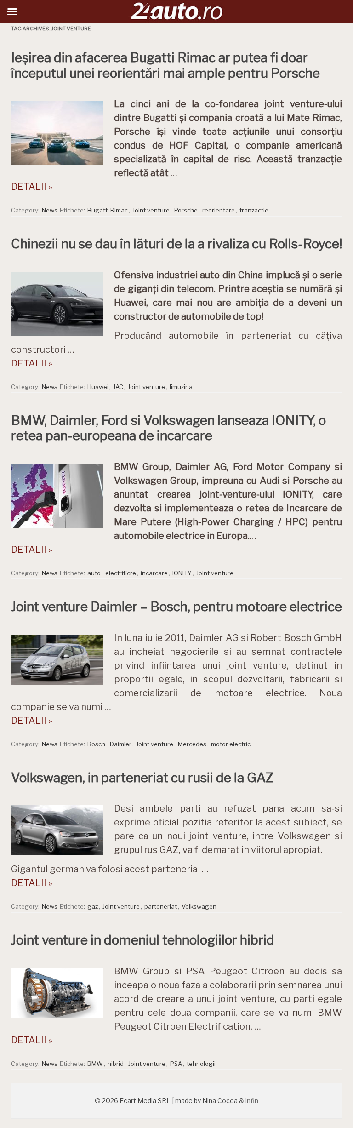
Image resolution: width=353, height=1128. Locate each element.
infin (251, 1101)
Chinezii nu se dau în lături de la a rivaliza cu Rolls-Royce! (176, 244)
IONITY (182, 573)
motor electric (231, 744)
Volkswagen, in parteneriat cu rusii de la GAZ (142, 777)
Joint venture (151, 210)
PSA (176, 1063)
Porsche (186, 210)
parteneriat (160, 906)
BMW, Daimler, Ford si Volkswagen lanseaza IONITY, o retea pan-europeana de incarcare (168, 428)
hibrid (116, 1063)
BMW (95, 1063)
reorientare (218, 210)
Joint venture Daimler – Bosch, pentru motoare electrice (176, 606)
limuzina (181, 386)
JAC (118, 386)
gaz (92, 906)
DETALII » (31, 186)
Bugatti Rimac (107, 210)
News (49, 210)
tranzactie (253, 210)
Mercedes (192, 744)
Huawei (97, 386)
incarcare (154, 573)
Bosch (96, 744)
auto (94, 573)
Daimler (120, 744)
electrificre (120, 573)
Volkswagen (199, 906)
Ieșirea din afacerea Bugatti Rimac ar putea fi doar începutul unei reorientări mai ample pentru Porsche (165, 65)
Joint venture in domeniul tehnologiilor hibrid (142, 940)
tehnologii (201, 1063)
